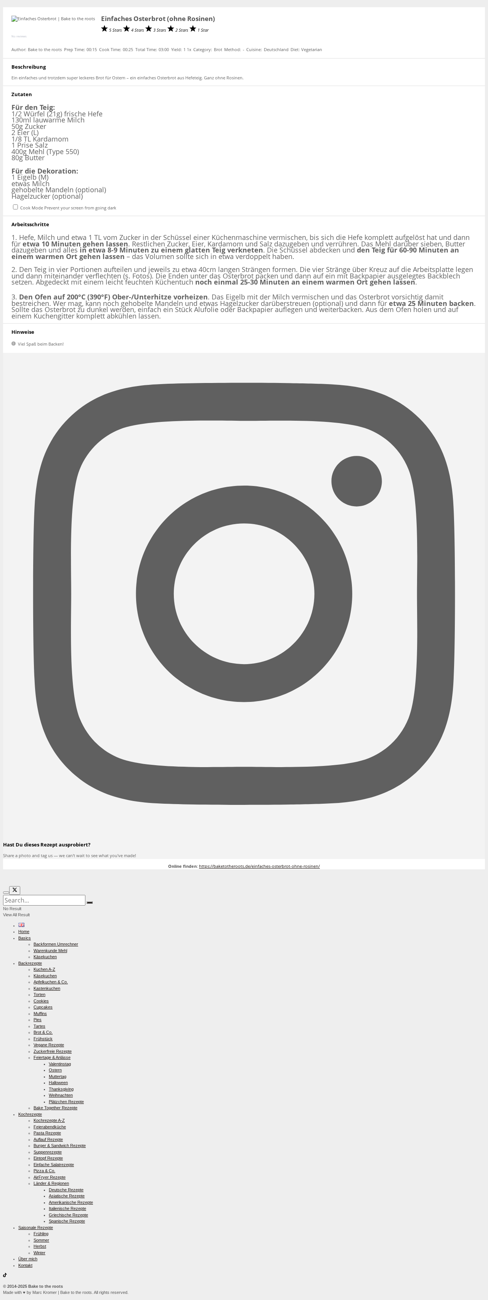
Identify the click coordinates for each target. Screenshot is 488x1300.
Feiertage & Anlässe (52, 1057)
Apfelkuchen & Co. (51, 982)
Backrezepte (30, 963)
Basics (24, 938)
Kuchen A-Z (44, 969)
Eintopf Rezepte (48, 1158)
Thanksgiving (61, 1089)
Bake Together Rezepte (55, 1107)
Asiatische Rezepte (67, 1196)
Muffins (40, 1013)
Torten (39, 994)
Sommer (41, 1240)
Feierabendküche (50, 1127)
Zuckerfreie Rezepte (53, 1051)
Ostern (55, 1070)
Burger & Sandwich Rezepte (60, 1145)
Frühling (41, 1233)
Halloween (58, 1082)
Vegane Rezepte (49, 1045)
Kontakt (25, 1265)
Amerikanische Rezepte (71, 1202)
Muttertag (57, 1076)
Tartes (39, 1026)
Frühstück (43, 1038)
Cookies (41, 1001)
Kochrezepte (30, 1114)
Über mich (27, 1259)
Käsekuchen (45, 956)
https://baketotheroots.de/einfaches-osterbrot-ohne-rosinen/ (259, 866)
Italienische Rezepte (67, 1208)
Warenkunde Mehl (50, 950)
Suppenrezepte (48, 1152)
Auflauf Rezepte (48, 1139)
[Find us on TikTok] (5, 1275)
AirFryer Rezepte (50, 1177)
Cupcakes (43, 1007)
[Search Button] (90, 902)
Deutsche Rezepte (66, 1189)
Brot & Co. (43, 1032)
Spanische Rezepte (67, 1221)
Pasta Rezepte (47, 1133)
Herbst (40, 1246)
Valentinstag (60, 1064)
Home (23, 931)
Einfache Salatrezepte (54, 1164)
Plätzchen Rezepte (66, 1101)
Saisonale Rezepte (35, 1227)
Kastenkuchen (47, 988)
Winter (39, 1252)
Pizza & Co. (44, 1170)
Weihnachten (61, 1095)
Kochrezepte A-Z (49, 1120)
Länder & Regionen (51, 1183)
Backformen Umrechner (56, 944)
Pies (38, 1019)
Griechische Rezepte (68, 1215)
